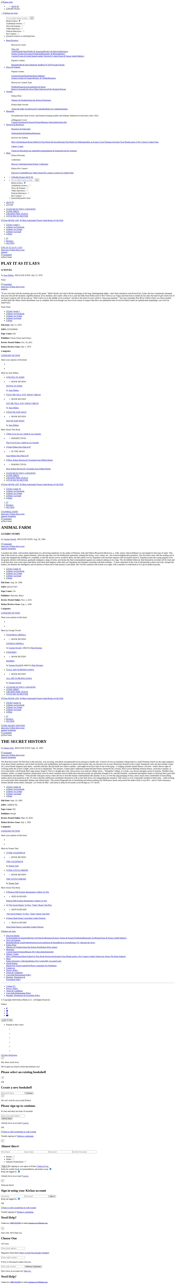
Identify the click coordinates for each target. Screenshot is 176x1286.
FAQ (29, 966)
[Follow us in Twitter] (7, 1011)
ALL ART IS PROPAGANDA (19, 678)
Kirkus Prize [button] (11, 945)
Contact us (10, 968)
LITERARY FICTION (10, 355)
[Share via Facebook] (15, 227)
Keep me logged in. (9, 1172)
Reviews (9, 241)
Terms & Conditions (14, 973)
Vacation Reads (58, 65)
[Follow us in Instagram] (7, 1013)
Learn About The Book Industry (113, 956)
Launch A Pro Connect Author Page (144, 142)
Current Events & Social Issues (24, 56)
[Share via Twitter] (14, 229)
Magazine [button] (10, 111)
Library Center (17, 146)
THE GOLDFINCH (14, 861)
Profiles (14, 87)
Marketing (36, 133)
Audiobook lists (34, 65)
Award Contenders (38, 109)
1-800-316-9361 (15, 1223)
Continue (29, 1093)
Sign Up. (27, 1271)
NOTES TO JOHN (14, 386)
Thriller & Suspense (35, 51)
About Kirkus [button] (11, 963)
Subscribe (63, 122)
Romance (64, 51)
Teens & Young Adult (67, 56)
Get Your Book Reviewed (48, 142)
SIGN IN (15, 6)
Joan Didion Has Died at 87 (17, 456)
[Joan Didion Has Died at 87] (18, 447)
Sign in (4, 1166)
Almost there (7, 1119)
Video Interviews (13, 29)
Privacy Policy (12, 970)
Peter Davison (36, 648)
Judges (65, 109)
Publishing (27, 133)
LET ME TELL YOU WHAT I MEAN (22, 403)
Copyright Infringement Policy (18, 975)
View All (15, 49)
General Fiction (17, 76)
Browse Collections (19, 164)
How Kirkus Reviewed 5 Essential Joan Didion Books (28, 469)
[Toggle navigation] (2, 13)
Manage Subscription (50, 122)
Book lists (24, 65)
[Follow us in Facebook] (6, 1008)
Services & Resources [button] (15, 125)
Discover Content (18, 173)
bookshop (12, 516)
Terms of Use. (43, 1166)
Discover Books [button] (12, 936)
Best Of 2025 (46, 65)
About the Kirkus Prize (36, 100)
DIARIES (10, 661)
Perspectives (23, 87)
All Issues (37, 122)
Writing (14, 133)
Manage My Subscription (35, 952)
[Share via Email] (13, 232)
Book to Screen (17, 89)
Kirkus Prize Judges (49, 947)
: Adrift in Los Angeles (22, 443)
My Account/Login (53, 961)
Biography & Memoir (50, 54)
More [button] (8, 153)
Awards (31, 87)
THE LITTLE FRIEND (16, 879)
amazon (4, 252)
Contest (23, 966)
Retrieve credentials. (25, 1136)
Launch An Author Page (64, 173)
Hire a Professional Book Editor (19, 956)
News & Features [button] (13, 67)
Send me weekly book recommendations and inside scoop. (25, 1169)
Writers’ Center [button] (12, 954)
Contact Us (10, 986)
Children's (80, 56)
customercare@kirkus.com (38, 1223)
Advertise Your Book (120, 142)
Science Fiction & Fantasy (22, 54)
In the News (29, 89)
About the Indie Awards (21, 109)
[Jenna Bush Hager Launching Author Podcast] (25, 918)
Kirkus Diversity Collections (17, 961)
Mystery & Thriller (40, 78)
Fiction (24, 51)
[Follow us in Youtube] (7, 1015)
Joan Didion (9, 275)
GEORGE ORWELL (15, 643)
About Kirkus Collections (37, 164)
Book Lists (19, 943)
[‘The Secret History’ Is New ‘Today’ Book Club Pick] (29, 905)
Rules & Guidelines (54, 109)
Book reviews (12, 21)
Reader (9, 1157)
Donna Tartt (9, 748)
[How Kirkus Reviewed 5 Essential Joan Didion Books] (29, 460)
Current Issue (16, 122)
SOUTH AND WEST (15, 421)
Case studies (32, 151)
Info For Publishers (49, 966)
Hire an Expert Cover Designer (99, 142)
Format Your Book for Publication (73, 142)
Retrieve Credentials (33, 1267)
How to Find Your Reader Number (34, 1253)
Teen (35, 76)
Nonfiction (37, 54)
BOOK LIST (13, 220)
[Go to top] (7, 1020)
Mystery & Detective (51, 51)
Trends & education (19, 151)
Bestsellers (15, 65)
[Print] (9, 234)
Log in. (26, 1123)
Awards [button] (9, 91)
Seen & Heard (39, 87)
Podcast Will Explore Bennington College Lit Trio (26, 901)
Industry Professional (15, 1162)
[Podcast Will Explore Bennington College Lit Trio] (27, 892)
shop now (5, 250)
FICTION (10, 243)
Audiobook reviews (14, 23)
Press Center (36, 966)
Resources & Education (21, 129)
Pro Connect (11, 34)
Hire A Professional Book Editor (24, 142)
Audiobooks (16, 51)
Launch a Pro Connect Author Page (85, 956)
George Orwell (10, 539)
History (62, 54)
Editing (20, 133)
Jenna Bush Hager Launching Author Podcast (24, 927)
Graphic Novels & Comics (47, 56)
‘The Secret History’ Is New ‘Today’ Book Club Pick (28, 914)
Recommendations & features (49, 151)
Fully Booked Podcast (57, 89)
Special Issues (27, 122)
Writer (9, 1159)
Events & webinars (69, 151)
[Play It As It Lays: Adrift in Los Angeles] (23, 434)
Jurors (48, 100)
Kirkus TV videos (77, 943)
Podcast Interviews (14, 31)
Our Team (16, 966)
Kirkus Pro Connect (37, 961)
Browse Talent (32, 173)
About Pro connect (46, 173)
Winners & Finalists (19, 100)
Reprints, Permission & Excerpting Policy (15, 978)
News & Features (13, 26)
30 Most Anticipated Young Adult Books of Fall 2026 (41, 220)
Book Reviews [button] (12, 40)
